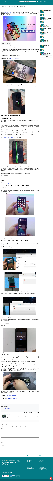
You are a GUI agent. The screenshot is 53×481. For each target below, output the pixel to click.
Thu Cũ (4, 3)
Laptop (23, 3)
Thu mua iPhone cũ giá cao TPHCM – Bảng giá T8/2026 (47, 11)
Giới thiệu (18, 460)
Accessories (39, 3)
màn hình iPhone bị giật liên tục (11, 395)
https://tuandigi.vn (7, 408)
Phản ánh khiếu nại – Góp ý (30, 468)
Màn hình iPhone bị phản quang (10, 183)
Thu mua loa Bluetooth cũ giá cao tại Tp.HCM (47, 40)
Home (3, 6)
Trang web (2, 445)
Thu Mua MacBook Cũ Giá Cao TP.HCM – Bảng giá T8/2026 (48, 14)
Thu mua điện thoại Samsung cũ (43, 469)
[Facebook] (1, 421)
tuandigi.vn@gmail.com (7, 464)
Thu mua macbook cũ (41, 462)
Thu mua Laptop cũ (41, 467)
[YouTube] (19, 476)
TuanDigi (12, 13)
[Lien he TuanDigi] (51, 478)
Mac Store (18, 3)
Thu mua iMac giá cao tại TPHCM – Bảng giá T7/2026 (47, 21)
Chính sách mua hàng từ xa (30, 466)
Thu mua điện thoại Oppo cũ (42, 468)
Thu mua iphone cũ (41, 460)
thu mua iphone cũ (34, 401)
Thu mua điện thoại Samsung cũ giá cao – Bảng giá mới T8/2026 (47, 33)
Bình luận (2, 428)
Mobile (8, 3)
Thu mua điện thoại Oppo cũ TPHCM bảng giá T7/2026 (47, 36)
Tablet (13, 3)
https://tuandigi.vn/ (34, 415)
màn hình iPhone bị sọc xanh (8, 12)
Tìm (37, 1)
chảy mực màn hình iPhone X (14, 58)
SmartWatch (28, 3)
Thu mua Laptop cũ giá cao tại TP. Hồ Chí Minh (47, 28)
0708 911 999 (6, 467)
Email (2, 442)
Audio (33, 3)
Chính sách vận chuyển (30, 462)
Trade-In (44, 3)
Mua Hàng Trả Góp (29, 467)
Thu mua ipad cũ (41, 461)
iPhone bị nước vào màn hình (8, 137)
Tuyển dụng (18, 461)
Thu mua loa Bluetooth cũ (42, 466)
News (49, 3)
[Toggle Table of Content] (9, 43)
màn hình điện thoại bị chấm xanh (12, 398)
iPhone (6, 6)
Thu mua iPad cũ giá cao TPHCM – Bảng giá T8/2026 (47, 18)
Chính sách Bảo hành (29, 460)
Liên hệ (17, 462)
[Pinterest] (18, 476)
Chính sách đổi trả (29, 461)
